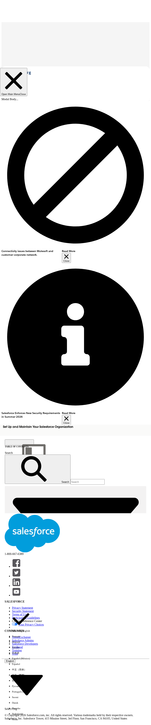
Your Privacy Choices (31, 624)
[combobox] (27, 685)
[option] (21, 622)
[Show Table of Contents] (19, 442)
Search (9, 452)
